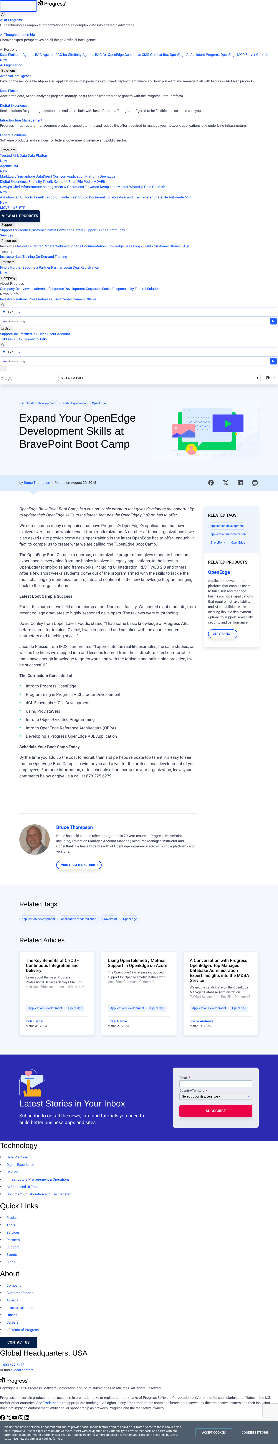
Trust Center (62, 299)
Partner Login (61, 267)
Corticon (59, 176)
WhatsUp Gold (140, 187)
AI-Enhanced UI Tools (16, 197)
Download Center (70, 230)
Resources (9, 241)
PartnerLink (28, 334)
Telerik (48, 182)
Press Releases (40, 299)
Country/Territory (191, 1091)
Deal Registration (49, 270)
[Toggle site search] (2, 345)
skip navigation (18, 6)
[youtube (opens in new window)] (15, 1419)
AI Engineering (11, 65)
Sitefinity (35, 182)
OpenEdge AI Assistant (187, 55)
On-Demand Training (51, 257)
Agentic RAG (32, 55)
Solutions (8, 70)
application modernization (228, 534)
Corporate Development (66, 289)
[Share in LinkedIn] (240, 482)
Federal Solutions (13, 135)
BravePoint (218, 542)
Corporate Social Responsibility (110, 289)
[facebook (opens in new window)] (3, 1419)
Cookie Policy (82, 1435)
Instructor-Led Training (17, 257)
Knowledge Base (119, 246)
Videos (76, 246)
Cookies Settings (255, 1432)
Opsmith (134, 57)
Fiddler (65, 197)
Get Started (221, 633)
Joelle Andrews (201, 1021)
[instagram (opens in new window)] (21, 1419)
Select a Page (72, 378)
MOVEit (99, 182)
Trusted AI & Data (13, 155)
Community (116, 230)
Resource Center (30, 246)
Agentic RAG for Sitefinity (62, 55)
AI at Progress (11, 20)
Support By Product (15, 230)
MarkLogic (8, 176)
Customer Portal (43, 230)
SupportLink (9, 334)
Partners (8, 262)
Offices (91, 299)
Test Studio (79, 197)
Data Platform (11, 55)
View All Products (20, 216)
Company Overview (15, 289)
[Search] (2, 305)
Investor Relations (14, 299)
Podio (88, 182)
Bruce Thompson (37, 483)
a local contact (22, 1370)
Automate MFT (96, 200)
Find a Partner (11, 267)
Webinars (62, 246)
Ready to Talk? (36, 339)
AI (3, 14)
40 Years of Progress (23, 1330)
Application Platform (83, 176)
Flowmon (92, 187)
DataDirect (44, 176)
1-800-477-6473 (12, 339)
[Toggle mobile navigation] (3, 368)
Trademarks (52, 1403)
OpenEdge (108, 176)
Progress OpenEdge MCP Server (230, 55)
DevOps (6, 187)
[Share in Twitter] (225, 482)
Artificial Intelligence (15, 76)
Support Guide (95, 230)
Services (6, 235)
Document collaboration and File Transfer (121, 197)
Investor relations (20, 1308)
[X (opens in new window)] (9, 1419)
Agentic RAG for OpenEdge (103, 55)
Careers (79, 299)
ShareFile (75, 182)
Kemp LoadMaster (114, 187)
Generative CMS (136, 55)
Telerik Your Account (54, 334)
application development (227, 526)
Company (8, 278)
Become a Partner (36, 267)
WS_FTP (18, 208)
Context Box (159, 55)
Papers (48, 246)
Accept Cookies (214, 1432)
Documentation (94, 246)
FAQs (186, 246)
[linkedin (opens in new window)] (27, 1419)
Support (7, 225)
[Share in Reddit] (255, 482)
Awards (12, 1300)
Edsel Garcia (117, 1021)
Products (8, 150)
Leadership (39, 289)
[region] (139, 1432)
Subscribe (216, 1111)
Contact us (18, 1342)
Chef (16, 187)
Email (183, 1078)
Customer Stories (167, 246)
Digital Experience (14, 105)
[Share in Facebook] (211, 482)
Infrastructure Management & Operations (52, 187)
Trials (11, 1225)
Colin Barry (34, 1021)
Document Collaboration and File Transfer (39, 1194)
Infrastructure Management (21, 120)
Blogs (137, 246)
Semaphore (26, 176)
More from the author (78, 865)
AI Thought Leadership (17, 35)
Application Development (39, 403)
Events (148, 246)
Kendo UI (61, 182)
